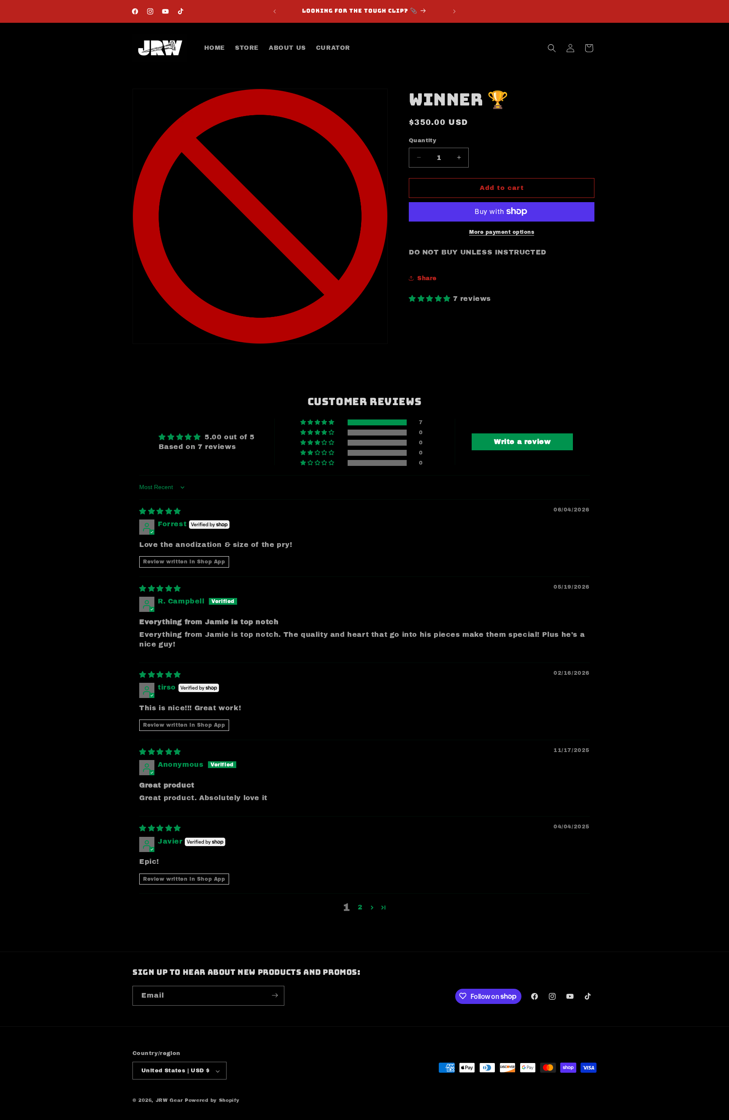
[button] (552, 48)
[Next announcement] (454, 11)
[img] (160, 511)
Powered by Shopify (212, 1100)
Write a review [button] (522, 441)
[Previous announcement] (274, 11)
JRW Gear (169, 1100)
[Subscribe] (274, 995)
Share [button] (427, 278)
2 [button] (360, 907)
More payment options (501, 232)
